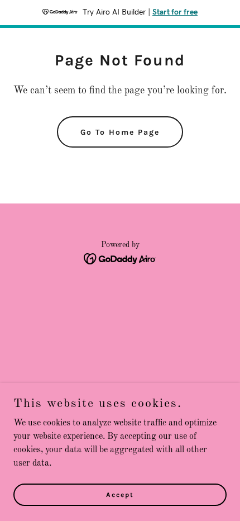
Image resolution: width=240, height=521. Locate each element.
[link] (120, 258)
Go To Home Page (120, 132)
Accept (120, 494)
